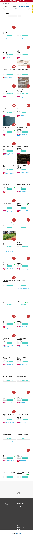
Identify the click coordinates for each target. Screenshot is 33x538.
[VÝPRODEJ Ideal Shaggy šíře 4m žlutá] (9, 140)
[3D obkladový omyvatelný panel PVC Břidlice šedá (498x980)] (23, 43)
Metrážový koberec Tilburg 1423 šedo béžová (23, 203)
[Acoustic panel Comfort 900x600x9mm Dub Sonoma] (23, 446)
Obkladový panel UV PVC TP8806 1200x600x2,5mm (7, 319)
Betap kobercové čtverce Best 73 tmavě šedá (9, 472)
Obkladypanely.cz (5, 524)
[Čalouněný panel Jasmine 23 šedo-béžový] (9, 102)
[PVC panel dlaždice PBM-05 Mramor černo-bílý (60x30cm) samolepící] (9, 43)
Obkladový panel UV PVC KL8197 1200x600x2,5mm (21, 377)
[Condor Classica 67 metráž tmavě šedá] (9, 428)
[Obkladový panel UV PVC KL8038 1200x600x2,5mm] (23, 351)
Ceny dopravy (6, 504)
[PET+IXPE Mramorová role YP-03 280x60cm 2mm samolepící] (23, 388)
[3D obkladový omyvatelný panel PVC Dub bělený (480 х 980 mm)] (23, 63)
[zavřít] (32, 0)
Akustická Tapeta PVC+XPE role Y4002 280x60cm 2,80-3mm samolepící (8, 453)
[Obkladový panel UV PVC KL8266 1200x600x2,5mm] (9, 370)
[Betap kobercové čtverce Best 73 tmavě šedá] (9, 466)
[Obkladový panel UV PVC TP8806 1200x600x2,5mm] (9, 312)
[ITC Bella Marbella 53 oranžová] (9, 293)
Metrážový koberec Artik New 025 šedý (22, 146)
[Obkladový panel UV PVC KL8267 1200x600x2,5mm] (23, 332)
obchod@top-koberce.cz (21, 527)
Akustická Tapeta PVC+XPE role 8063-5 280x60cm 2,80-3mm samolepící (22, 435)
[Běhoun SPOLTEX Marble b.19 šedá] (23, 293)
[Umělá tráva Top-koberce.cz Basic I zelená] (23, 216)
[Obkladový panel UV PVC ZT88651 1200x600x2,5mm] (9, 351)
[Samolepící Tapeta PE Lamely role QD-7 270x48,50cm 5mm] (23, 235)
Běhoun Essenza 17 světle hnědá (7, 222)
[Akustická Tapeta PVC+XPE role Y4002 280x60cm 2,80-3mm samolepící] (9, 446)
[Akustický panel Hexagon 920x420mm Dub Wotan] (23, 408)
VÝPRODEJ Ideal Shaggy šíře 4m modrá (22, 127)
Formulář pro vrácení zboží (7, 506)
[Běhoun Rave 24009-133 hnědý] (23, 274)
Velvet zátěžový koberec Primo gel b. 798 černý (23, 184)
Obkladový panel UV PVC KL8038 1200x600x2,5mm (21, 358)
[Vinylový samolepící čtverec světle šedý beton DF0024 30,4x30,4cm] (9, 274)
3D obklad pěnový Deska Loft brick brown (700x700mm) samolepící (22, 89)
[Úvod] (6, 6)
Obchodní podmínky (6, 505)
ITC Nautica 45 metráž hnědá (7, 203)
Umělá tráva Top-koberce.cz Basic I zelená (22, 222)
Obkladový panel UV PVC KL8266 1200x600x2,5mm (7, 377)
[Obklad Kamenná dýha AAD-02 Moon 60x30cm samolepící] (9, 159)
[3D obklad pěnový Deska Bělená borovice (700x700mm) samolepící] (9, 82)
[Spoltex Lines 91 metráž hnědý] (9, 178)
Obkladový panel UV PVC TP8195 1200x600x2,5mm (21, 319)
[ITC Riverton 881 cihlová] (9, 332)
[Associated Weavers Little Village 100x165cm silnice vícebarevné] (23, 466)
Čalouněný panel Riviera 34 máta (21, 108)
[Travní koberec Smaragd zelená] (9, 235)
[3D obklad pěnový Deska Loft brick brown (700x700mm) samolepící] (23, 82)
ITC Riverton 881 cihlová (6, 338)
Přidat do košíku (24, 35)
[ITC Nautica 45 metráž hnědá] (9, 197)
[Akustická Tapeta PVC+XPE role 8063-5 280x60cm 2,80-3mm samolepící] (23, 428)
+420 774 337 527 (7, 3)
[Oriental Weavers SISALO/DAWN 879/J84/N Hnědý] (9, 408)
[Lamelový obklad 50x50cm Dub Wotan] (9, 388)
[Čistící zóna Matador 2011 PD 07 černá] (23, 159)
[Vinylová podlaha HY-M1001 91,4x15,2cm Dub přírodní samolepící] (23, 23)
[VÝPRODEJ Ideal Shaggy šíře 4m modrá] (23, 121)
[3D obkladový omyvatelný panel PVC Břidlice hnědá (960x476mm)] (9, 63)
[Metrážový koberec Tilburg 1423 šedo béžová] (23, 197)
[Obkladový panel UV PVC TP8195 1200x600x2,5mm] (23, 312)
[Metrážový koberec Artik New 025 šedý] (23, 140)
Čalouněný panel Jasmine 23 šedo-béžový (8, 108)
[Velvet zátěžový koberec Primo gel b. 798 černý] (23, 178)
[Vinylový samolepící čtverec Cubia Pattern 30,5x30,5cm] (23, 254)
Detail (24, 438)
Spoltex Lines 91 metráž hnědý (7, 184)
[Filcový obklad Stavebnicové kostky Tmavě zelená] (9, 23)
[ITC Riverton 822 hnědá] (9, 254)
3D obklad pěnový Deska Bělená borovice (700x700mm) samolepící (8, 89)
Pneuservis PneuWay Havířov (6, 522)
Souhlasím (18, 533)
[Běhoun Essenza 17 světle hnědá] (9, 216)
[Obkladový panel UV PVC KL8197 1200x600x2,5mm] (23, 370)
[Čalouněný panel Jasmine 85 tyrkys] (9, 121)
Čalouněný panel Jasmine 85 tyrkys (7, 127)
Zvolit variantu (9, 35)
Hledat (21, 6)
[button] (3, 9)
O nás (5, 503)
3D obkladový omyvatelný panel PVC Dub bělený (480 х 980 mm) (22, 70)
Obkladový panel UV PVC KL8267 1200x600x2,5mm (21, 339)
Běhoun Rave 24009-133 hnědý (21, 280)
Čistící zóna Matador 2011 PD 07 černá (22, 165)
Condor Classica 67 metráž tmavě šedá (8, 434)
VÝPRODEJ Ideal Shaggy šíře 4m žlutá (8, 146)
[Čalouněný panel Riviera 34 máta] (23, 102)
